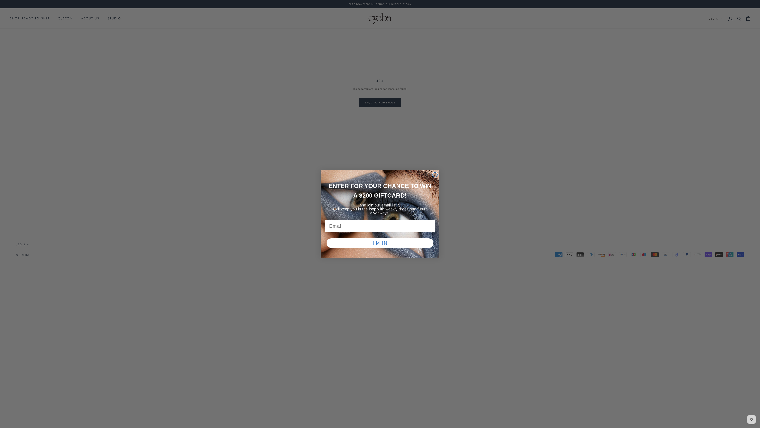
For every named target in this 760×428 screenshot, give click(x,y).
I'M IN (380, 243)
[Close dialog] (435, 174)
